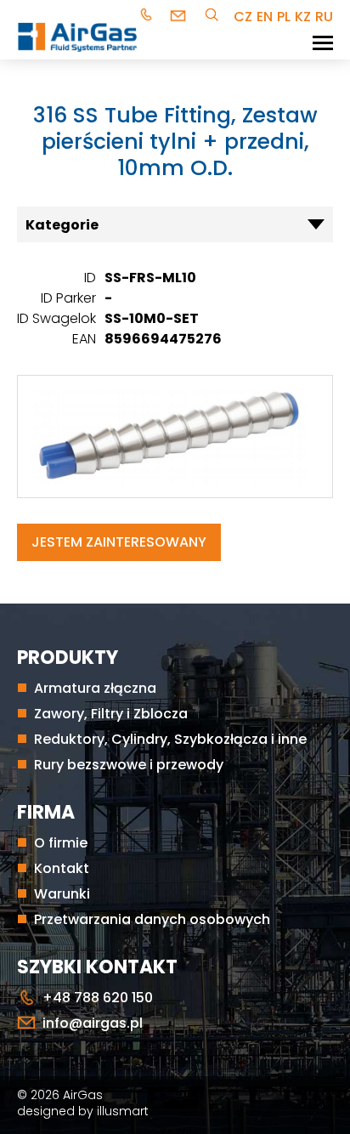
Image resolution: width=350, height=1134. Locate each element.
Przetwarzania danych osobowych (152, 919)
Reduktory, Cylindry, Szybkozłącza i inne (170, 739)
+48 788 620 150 (148, 16)
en (265, 16)
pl (284, 16)
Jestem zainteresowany (118, 542)
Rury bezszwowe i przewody (128, 764)
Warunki (62, 894)
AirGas (83, 1094)
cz (243, 16)
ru (324, 16)
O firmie (61, 843)
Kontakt (61, 868)
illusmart (123, 1111)
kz (303, 16)
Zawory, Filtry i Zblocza (111, 713)
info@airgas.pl (180, 16)
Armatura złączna (95, 688)
